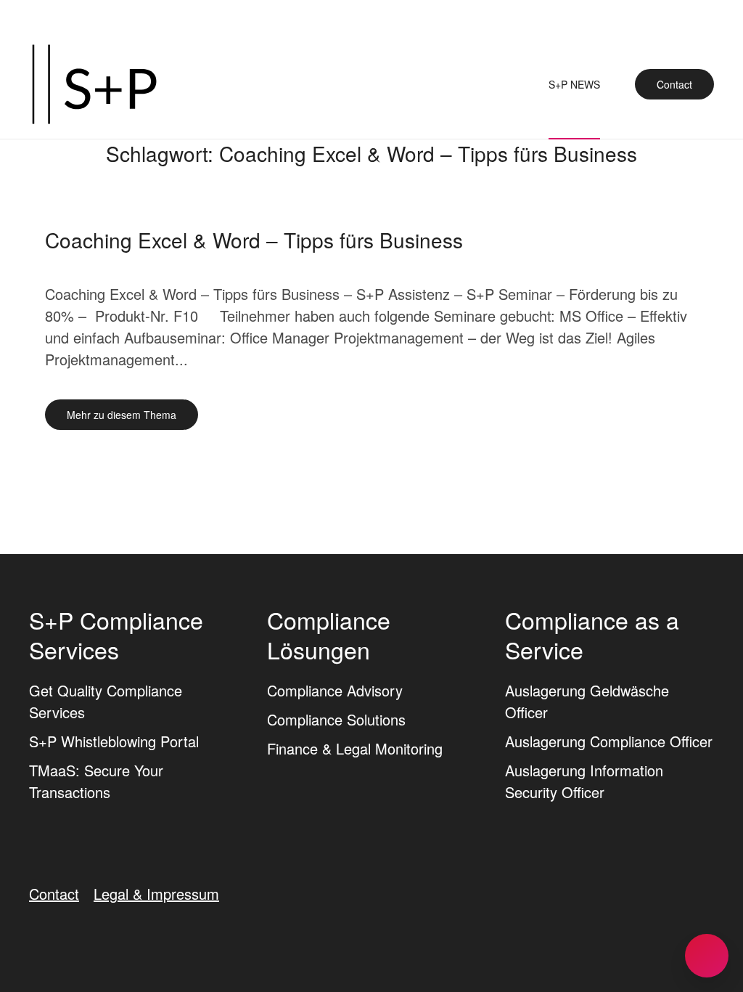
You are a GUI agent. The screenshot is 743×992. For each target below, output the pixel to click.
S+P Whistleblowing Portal (114, 741)
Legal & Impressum (156, 893)
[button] (706, 955)
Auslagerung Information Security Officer (584, 781)
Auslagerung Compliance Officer (609, 741)
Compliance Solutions (336, 719)
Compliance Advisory (335, 690)
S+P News (574, 84)
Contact (674, 84)
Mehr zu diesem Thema (121, 414)
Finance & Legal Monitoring (355, 748)
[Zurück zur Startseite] (94, 84)
